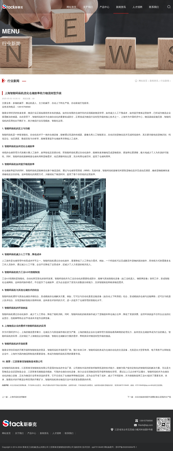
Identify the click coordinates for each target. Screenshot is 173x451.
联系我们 (154, 7)
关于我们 (88, 7)
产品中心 (104, 7)
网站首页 (71, 7)
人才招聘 (137, 7)
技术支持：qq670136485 (93, 447)
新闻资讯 (121, 7)
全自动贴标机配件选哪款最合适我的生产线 (153, 396)
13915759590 (24, 106)
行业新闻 (165, 80)
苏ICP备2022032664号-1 (126, 447)
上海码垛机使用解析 (18, 396)
